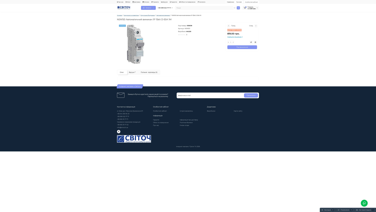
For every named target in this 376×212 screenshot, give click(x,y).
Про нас (120, 2)
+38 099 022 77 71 (164, 8)
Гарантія (174, 2)
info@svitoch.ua (122, 127)
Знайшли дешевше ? (235, 37)
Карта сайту (238, 111)
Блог (128, 2)
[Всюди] (234, 7)
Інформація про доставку (189, 120)
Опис (122, 72)
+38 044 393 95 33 (123, 114)
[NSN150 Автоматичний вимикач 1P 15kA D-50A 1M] (146, 44)
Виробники (211, 111)
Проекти (156, 2)
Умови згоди (184, 125)
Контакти (202, 2)
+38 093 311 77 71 (122, 119)
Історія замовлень (186, 111)
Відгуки (165, 2)
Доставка (137, 2)
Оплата (146, 2)
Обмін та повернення (188, 2)
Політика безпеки (186, 122)
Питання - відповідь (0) (149, 72)
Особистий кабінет (251, 2)
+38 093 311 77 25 (122, 125)
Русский (239, 2)
